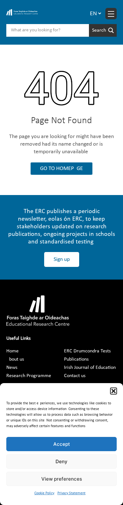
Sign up (62, 259)
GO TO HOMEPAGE (61, 169)
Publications (76, 359)
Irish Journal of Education (90, 367)
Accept (61, 444)
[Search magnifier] (103, 30)
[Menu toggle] (111, 13)
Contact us (74, 375)
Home (12, 351)
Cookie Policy (44, 493)
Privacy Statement (71, 493)
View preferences (61, 479)
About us (15, 359)
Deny (61, 461)
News (11, 367)
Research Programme (28, 375)
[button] (113, 391)
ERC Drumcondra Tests (87, 351)
